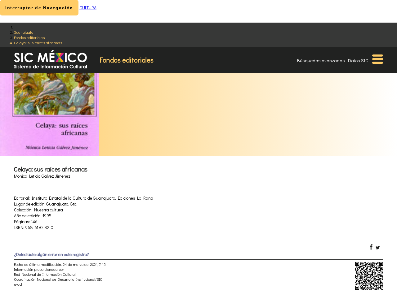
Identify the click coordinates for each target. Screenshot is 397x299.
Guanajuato (23, 32)
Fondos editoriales (29, 37)
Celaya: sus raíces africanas (38, 42)
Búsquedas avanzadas (321, 60)
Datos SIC (358, 60)
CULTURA (87, 8)
